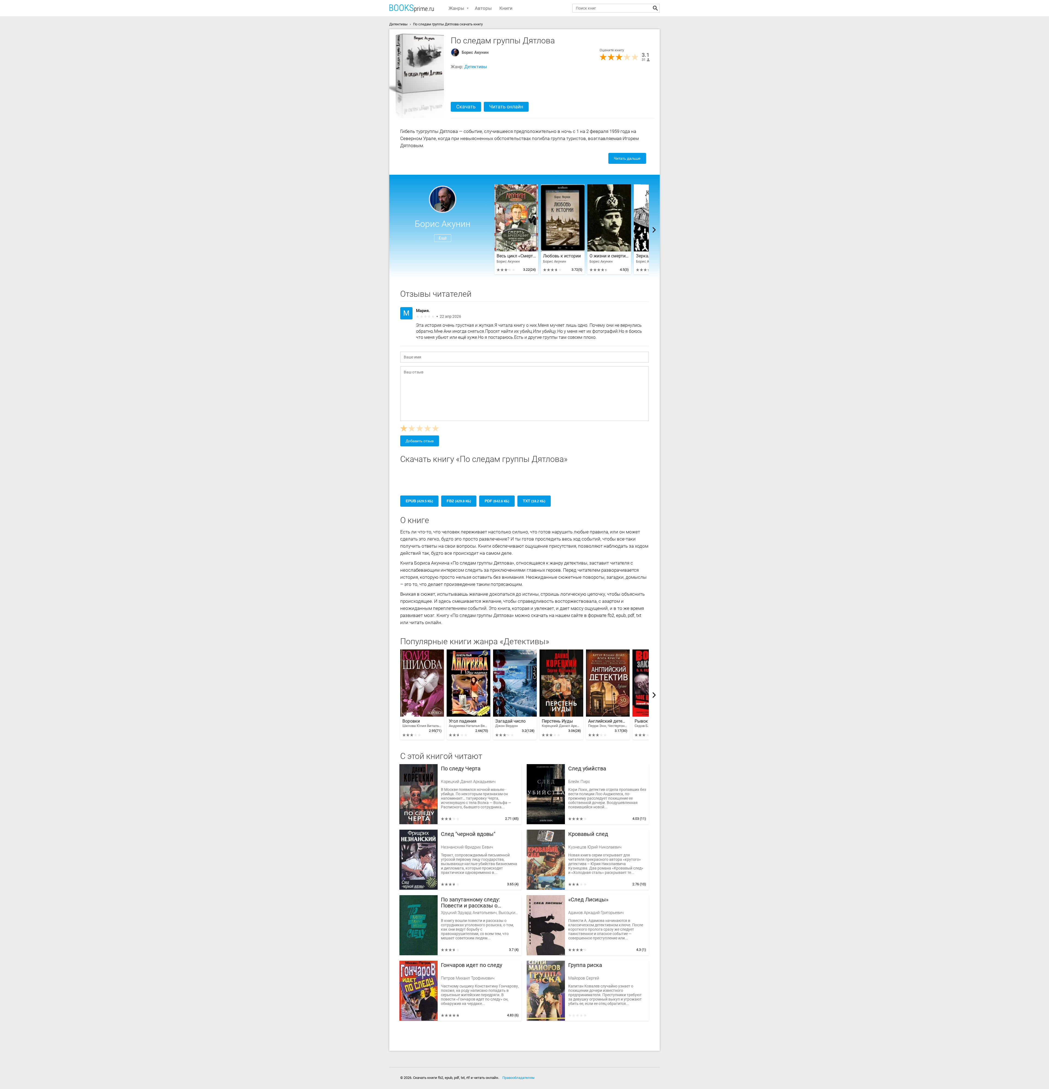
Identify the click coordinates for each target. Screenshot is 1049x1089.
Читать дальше (627, 158)
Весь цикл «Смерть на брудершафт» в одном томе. (516, 256)
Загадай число (510, 723)
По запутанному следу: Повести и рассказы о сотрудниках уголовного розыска (472, 903)
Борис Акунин (475, 52)
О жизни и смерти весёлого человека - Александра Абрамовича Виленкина (609, 256)
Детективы (475, 66)
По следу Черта (461, 768)
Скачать (466, 106)
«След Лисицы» (588, 900)
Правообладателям (518, 1078)
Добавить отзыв (420, 441)
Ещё (443, 238)
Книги (505, 8)
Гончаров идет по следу (471, 965)
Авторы (483, 8)
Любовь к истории (562, 256)
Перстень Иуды (561, 723)
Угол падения (468, 723)
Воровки (422, 723)
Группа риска (585, 965)
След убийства (587, 768)
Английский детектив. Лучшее (607, 723)
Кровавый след (588, 834)
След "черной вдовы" (468, 834)
